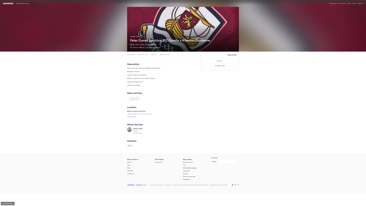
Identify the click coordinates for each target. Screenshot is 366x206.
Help (349, 3)
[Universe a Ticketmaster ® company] (137, 185)
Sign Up (360, 3)
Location (153, 54)
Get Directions (131, 116)
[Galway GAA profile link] (129, 130)
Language (214, 157)
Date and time (142, 54)
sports (130, 145)
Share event (221, 65)
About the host (164, 54)
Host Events (342, 3)
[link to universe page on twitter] (233, 185)
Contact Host (137, 133)
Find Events (333, 3)
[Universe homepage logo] (8, 4)
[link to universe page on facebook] (238, 185)
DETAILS (220, 61)
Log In (354, 3)
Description (131, 54)
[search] (16, 3)
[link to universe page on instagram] (236, 185)
